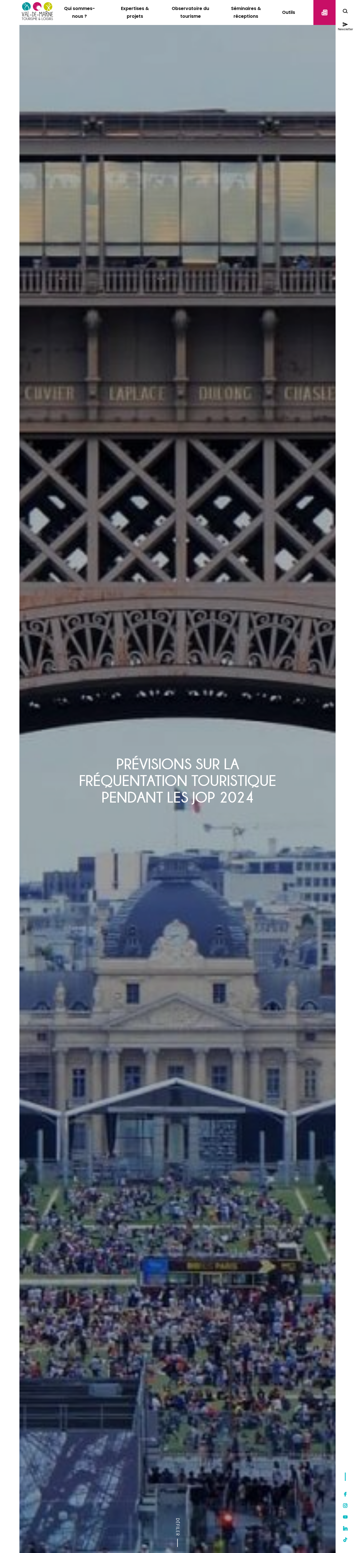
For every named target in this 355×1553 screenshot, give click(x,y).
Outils (288, 12)
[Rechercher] (345, 12)
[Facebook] (345, 1494)
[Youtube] (345, 1517)
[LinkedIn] (345, 1528)
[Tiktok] (345, 1539)
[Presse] (324, 12)
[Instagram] (345, 1505)
